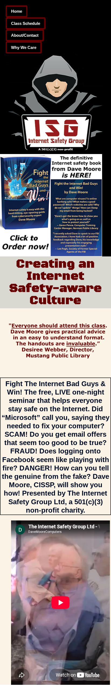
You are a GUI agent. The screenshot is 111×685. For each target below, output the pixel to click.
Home (16, 11)
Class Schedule (25, 23)
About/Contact (25, 35)
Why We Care (23, 47)
